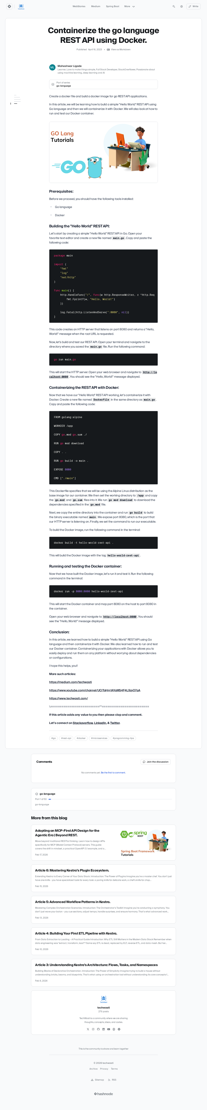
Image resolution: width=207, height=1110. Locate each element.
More (127, 6)
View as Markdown (121, 49)
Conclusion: (19, 129)
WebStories (79, 6)
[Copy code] (153, 253)
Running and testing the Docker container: (24, 123)
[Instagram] (93, 1029)
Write (195, 6)
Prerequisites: (19, 102)
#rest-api (66, 738)
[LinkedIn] (103, 1029)
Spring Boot (112, 6)
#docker (81, 738)
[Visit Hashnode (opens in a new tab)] (103, 1094)
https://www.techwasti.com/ (68, 698)
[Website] (113, 1029)
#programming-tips (123, 738)
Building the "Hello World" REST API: (25, 107)
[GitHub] (98, 1029)
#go (53, 738)
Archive (93, 1069)
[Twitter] (88, 1029)
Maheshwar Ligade (70, 66)
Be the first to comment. (113, 773)
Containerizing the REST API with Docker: (25, 115)
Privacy (104, 1069)
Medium (95, 6)
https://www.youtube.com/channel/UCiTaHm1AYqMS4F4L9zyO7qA (94, 690)
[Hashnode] (119, 1029)
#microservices (99, 738)
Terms (114, 1069)
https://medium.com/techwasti (70, 682)
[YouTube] (108, 1029)
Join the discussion (158, 762)
